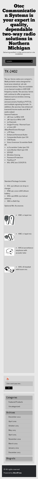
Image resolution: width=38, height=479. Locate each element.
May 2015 (12, 430)
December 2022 (15, 417)
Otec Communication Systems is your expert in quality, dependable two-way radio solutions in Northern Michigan (19, 27)
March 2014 (13, 443)
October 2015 (14, 426)
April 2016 (12, 421)
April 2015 (12, 435)
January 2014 (14, 448)
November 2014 (15, 439)
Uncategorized (14, 406)
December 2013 (14, 452)
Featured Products (16, 402)
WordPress (17, 473)
